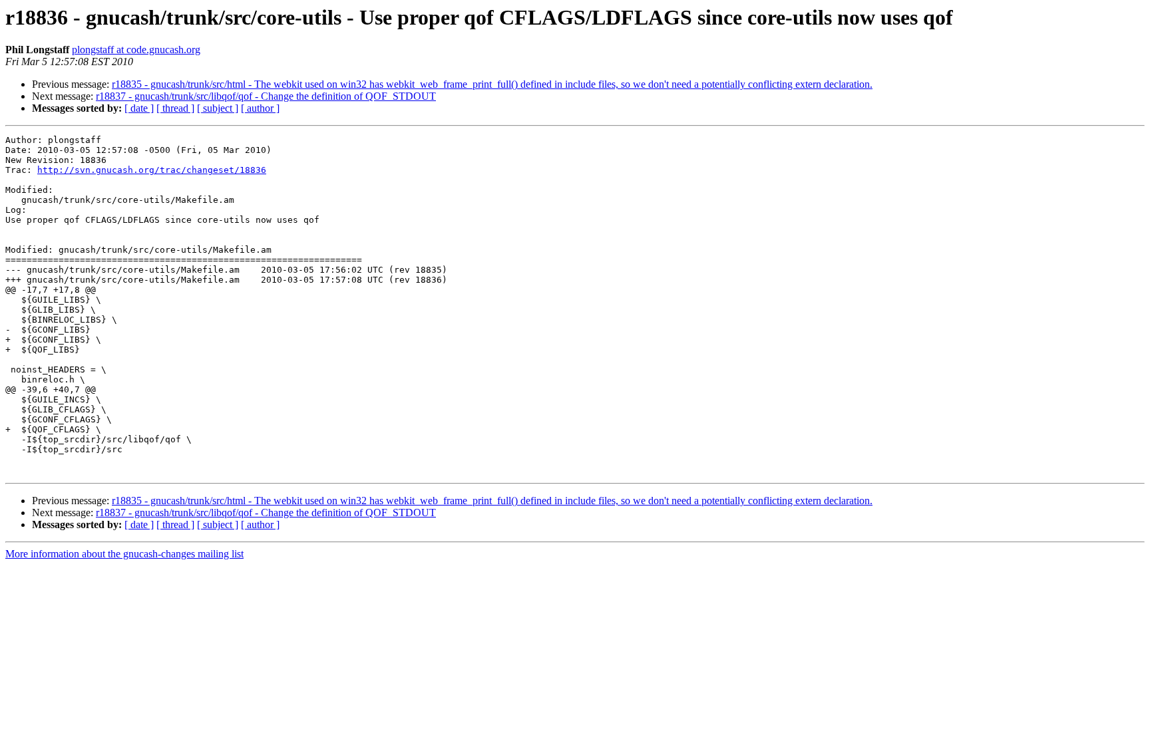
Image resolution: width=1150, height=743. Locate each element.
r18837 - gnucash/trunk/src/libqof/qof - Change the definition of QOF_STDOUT (266, 96)
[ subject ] (217, 108)
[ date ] (139, 108)
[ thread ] (175, 108)
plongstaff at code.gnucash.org (136, 49)
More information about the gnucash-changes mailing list (124, 553)
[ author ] (260, 108)
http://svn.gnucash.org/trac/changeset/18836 (151, 170)
